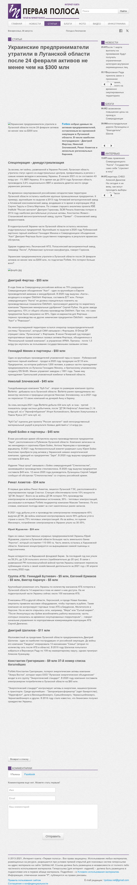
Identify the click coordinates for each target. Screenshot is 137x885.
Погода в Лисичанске (76, 30)
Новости (35, 23)
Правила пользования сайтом (24, 880)
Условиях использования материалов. (98, 871)
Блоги (68, 23)
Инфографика (116, 23)
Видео (97, 23)
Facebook (29, 774)
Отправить (53, 836)
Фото (82, 23)
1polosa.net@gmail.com (116, 880)
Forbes (66, 124)
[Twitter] (127, 30)
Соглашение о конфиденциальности (28, 883)
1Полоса (15, 774)
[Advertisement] (53, 95)
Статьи (52, 23)
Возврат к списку (19, 759)
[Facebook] (120, 30)
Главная (17, 23)
